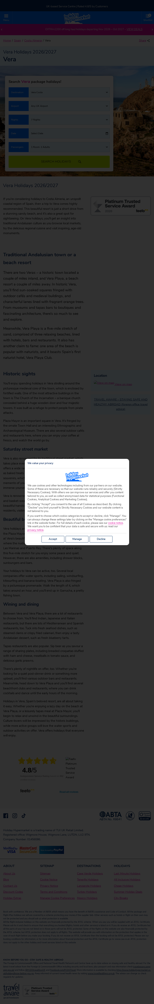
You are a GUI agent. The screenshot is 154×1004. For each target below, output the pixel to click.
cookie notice (115, 523)
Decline (101, 539)
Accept (53, 539)
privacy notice (35, 530)
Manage (77, 539)
